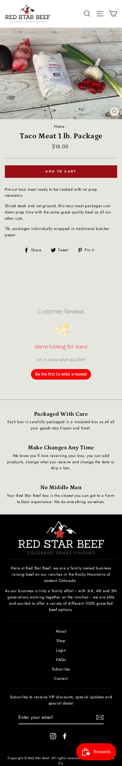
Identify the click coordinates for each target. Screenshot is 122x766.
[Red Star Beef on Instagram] (53, 736)
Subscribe (61, 669)
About (61, 631)
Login (61, 650)
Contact (61, 678)
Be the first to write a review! (61, 374)
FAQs (61, 659)
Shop (61, 640)
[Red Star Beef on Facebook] (65, 736)
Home (59, 126)
